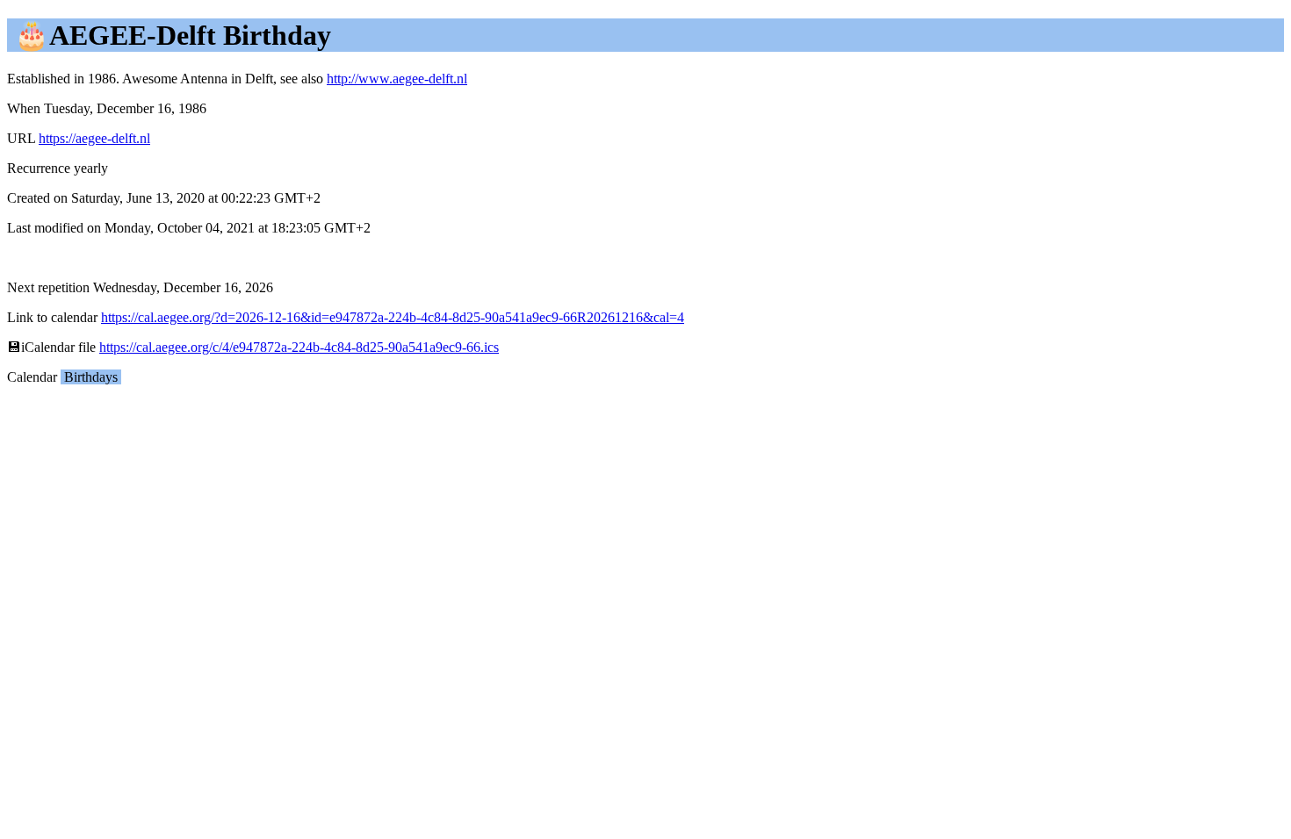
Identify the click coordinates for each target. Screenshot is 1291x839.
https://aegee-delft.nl (94, 138)
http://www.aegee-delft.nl (397, 78)
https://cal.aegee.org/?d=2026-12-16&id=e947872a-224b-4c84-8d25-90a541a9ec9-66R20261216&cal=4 (392, 317)
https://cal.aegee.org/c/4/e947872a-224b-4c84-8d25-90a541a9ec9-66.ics (299, 347)
